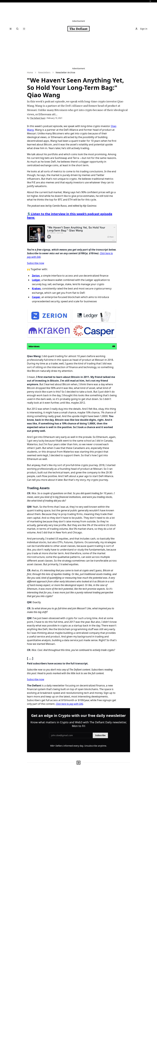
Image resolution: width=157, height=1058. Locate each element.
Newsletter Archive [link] (65, 72)
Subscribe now (35, 263)
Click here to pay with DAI (69, 704)
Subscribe (100, 735)
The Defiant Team (37, 118)
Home (30, 72)
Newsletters (44, 72)
